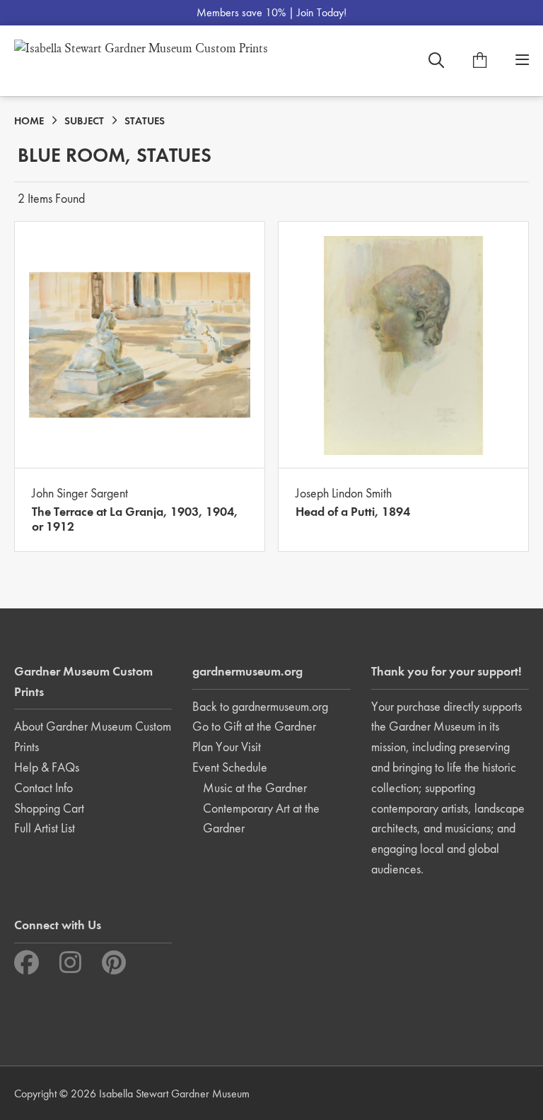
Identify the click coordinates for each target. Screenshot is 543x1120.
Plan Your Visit (226, 746)
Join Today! (321, 12)
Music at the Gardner (255, 787)
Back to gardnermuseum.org (260, 706)
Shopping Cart (49, 808)
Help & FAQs (46, 767)
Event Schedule (229, 767)
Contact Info (43, 787)
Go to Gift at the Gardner (254, 726)
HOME (29, 121)
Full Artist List (44, 828)
